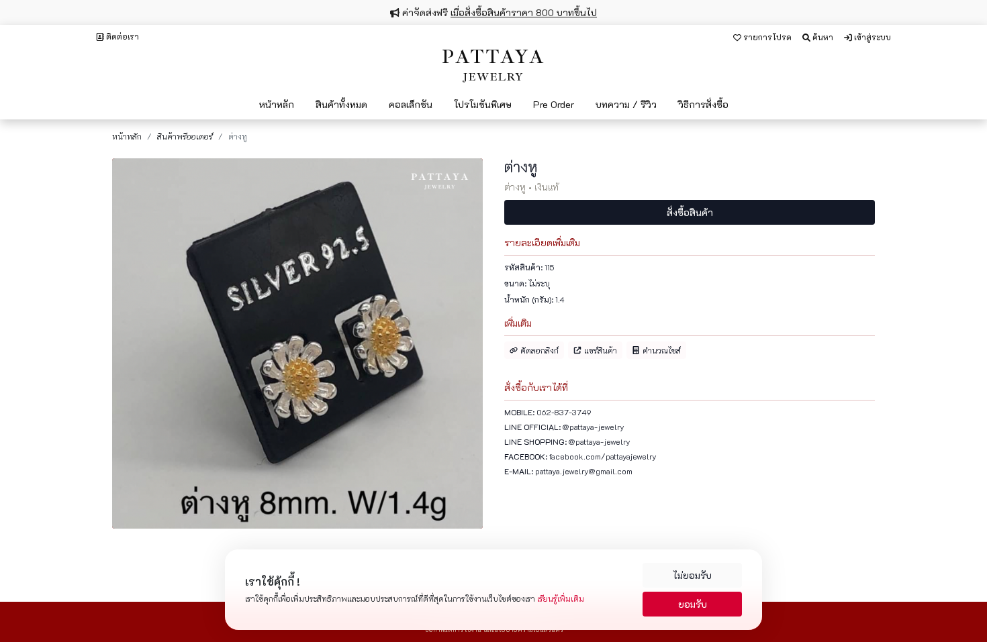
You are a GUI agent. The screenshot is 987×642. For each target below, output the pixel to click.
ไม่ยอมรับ (692, 575)
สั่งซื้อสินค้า (690, 212)
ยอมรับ (692, 604)
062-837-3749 (564, 412)
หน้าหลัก (127, 136)
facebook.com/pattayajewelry (603, 456)
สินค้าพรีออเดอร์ (185, 136)
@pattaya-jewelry (593, 426)
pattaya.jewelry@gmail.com (583, 471)
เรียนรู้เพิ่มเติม (560, 598)
